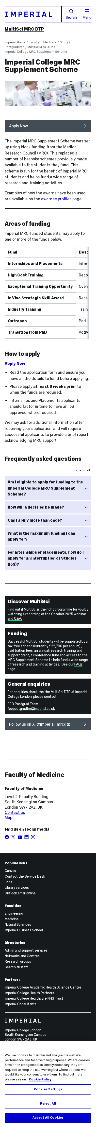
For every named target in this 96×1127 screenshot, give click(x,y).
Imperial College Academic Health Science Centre (43, 987)
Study (64, 42)
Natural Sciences (18, 924)
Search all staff (16, 967)
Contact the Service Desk (25, 876)
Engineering (14, 913)
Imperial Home (15, 42)
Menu (87, 17)
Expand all (82, 470)
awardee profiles (56, 199)
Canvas (10, 871)
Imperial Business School (24, 930)
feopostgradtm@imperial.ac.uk (31, 708)
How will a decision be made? (36, 507)
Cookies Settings (48, 1089)
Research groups (18, 961)
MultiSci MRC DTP (24, 29)
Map (8, 817)
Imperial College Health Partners (29, 993)
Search (71, 17)
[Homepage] (33, 14)
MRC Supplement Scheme (28, 660)
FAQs (78, 664)
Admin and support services (26, 950)
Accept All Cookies (48, 1118)
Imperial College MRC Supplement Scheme (36, 51)
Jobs (8, 882)
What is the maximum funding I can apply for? (41, 536)
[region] (48, 1084)
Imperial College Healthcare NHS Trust (34, 998)
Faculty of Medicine (43, 42)
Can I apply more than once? (35, 520)
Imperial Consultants (20, 1004)
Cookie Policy (40, 1079)
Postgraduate (14, 47)
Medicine (12, 919)
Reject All (48, 1104)
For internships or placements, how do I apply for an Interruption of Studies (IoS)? (46, 558)
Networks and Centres (22, 956)
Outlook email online (20, 893)
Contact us (15, 812)
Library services (17, 887)
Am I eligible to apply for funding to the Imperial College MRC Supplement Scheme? (45, 488)
